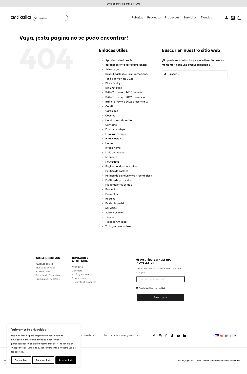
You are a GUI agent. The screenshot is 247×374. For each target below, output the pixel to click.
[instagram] (160, 335)
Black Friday (113, 83)
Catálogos (111, 110)
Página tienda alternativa (121, 166)
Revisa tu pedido (115, 203)
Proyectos (111, 194)
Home (109, 143)
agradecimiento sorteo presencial (126, 64)
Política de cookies (116, 170)
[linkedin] (184, 335)
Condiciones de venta (118, 120)
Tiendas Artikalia (116, 221)
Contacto (111, 124)
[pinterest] (166, 335)
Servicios (111, 207)
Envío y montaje (115, 129)
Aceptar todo (66, 360)
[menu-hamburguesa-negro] (7, 18)
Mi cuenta (111, 157)
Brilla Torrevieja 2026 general (123, 92)
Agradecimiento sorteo (119, 60)
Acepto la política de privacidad (152, 288)
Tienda (109, 217)
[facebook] (154, 335)
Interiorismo (113, 147)
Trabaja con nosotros (118, 226)
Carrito (110, 106)
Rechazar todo (43, 360)
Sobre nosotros (114, 212)
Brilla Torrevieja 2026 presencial (125, 97)
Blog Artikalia (113, 87)
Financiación (113, 138)
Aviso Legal (112, 69)
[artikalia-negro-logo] (21, 16)
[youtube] (178, 335)
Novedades (112, 161)
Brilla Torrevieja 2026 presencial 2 (126, 101)
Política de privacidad (118, 180)
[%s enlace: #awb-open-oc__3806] (233, 18)
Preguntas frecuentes (118, 184)
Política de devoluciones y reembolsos (128, 175)
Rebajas (110, 198)
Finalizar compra (115, 134)
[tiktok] (172, 335)
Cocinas (110, 115)
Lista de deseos (114, 152)
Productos (111, 189)
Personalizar (21, 360)
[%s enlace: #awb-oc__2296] (226, 17)
